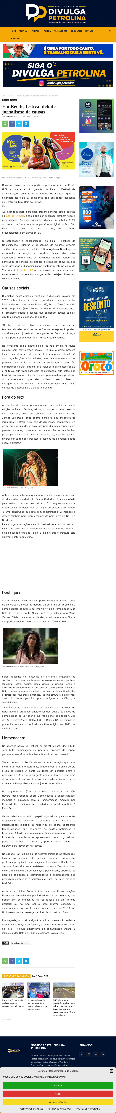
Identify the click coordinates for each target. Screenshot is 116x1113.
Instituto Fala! (25, 270)
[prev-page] (4, 1021)
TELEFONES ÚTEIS (61, 31)
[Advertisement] (38, 564)
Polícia (47, 31)
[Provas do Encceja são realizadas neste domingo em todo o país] (13, 990)
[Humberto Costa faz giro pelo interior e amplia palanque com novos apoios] (38, 990)
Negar (58, 1093)
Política (23, 31)
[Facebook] (12, 124)
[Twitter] (19, 124)
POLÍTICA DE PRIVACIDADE (31, 1109)
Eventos (35, 31)
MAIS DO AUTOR (40, 976)
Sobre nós (16, 38)
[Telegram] (26, 124)
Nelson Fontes (12, 117)
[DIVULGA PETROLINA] (58, 13)
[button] (111, 1070)
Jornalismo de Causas (20, 943)
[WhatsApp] (5, 124)
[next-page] (9, 1021)
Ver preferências (58, 1102)
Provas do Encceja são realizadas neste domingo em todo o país (13, 1003)
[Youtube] (102, 1054)
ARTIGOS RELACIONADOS (16, 976)
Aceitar (58, 1085)
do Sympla (15, 215)
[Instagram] (88, 1054)
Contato (89, 31)
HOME (13, 31)
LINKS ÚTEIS (76, 31)
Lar (3, 95)
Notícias (13, 100)
